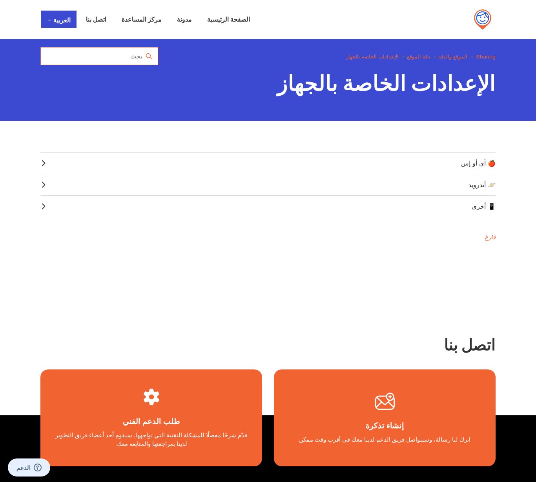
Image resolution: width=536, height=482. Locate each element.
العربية (61, 20)
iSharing (486, 56)
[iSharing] (483, 20)
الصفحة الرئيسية (228, 19)
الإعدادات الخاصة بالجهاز (372, 56)
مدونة (184, 19)
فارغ (490, 237)
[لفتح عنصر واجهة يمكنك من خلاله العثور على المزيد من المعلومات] (29, 468)
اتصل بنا (96, 19)
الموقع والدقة (452, 56)
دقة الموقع (418, 56)
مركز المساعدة (142, 19)
